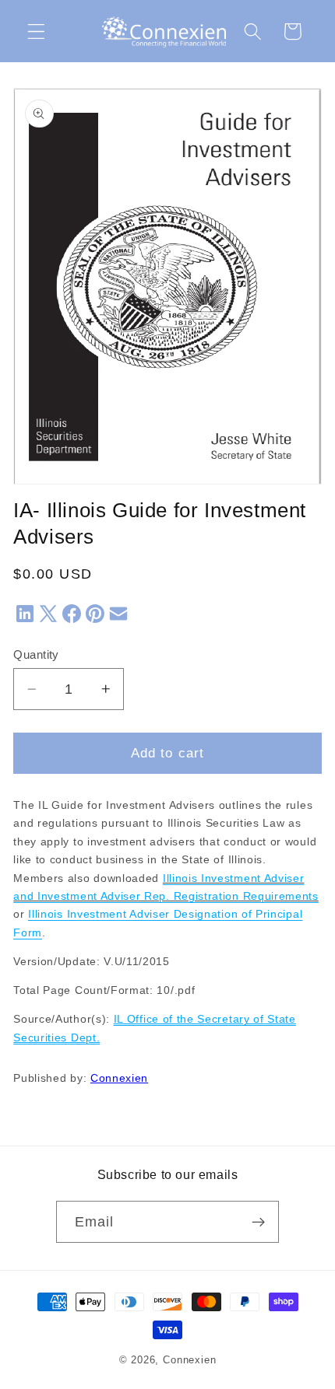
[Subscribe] (259, 1222)
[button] (36, 31)
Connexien (119, 1078)
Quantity (36, 654)
